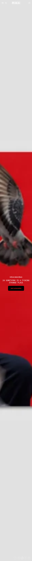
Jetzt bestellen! (16, 287)
